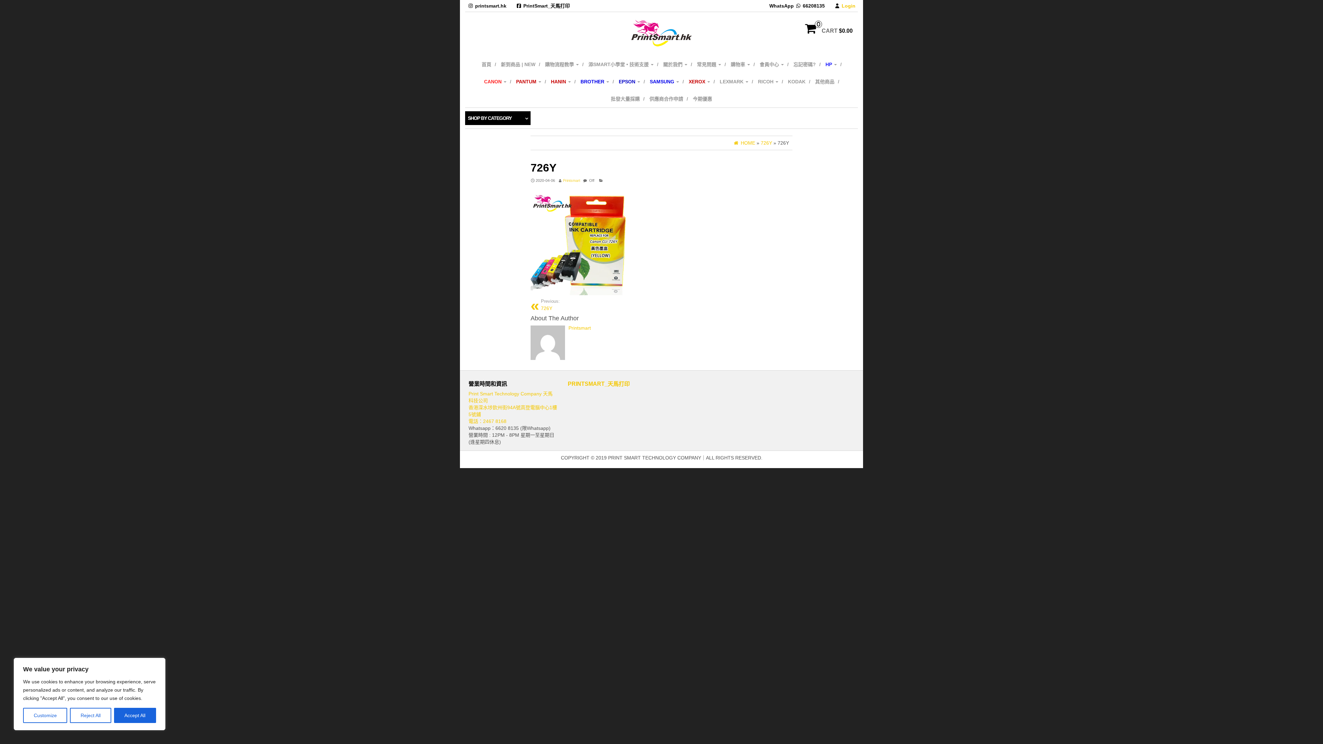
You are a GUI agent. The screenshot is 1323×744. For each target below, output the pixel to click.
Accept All (134, 715)
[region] (89, 694)
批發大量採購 (625, 99)
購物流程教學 (560, 64)
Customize (45, 715)
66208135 (814, 6)
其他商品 (824, 81)
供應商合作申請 (666, 99)
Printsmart (571, 180)
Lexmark (732, 81)
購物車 (739, 64)
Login (848, 6)
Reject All (91, 715)
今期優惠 (702, 99)
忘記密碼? (804, 64)
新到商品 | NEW (518, 64)
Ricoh (766, 81)
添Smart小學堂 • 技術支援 (619, 64)
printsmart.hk (490, 6)
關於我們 (673, 64)
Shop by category (490, 118)
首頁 (486, 64)
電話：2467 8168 (487, 421)
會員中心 (770, 64)
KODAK (797, 81)
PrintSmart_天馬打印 (546, 6)
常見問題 (707, 64)
